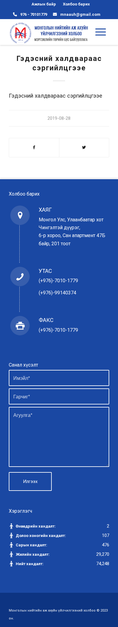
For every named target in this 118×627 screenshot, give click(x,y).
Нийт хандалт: (30, 564)
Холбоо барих (76, 4)
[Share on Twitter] (84, 147)
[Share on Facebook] (34, 147)
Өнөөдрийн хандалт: (36, 526)
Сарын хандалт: (32, 545)
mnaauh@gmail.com (80, 14)
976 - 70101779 (33, 14)
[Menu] (100, 32)
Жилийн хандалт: (33, 554)
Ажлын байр (43, 4)
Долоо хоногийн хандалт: (41, 535)
